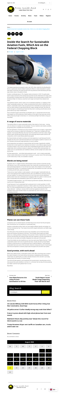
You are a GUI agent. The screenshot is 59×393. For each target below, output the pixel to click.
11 (16, 359)
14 (35, 359)
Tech (9, 38)
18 (16, 363)
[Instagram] (51, 9)
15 (42, 359)
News (29, 16)
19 (23, 363)
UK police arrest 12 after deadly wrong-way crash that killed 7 (29, 309)
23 (48, 363)
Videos (41, 16)
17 (10, 363)
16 (48, 359)
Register (48, 16)
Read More (10, 265)
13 (29, 359)
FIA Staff (11, 51)
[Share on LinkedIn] (17, 34)
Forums (16, 16)
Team (35, 16)
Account (29, 21)
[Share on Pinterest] (21, 34)
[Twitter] (43, 9)
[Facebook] (46, 9)
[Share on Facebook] (9, 34)
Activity (23, 16)
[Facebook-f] (41, 389)
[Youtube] (45, 389)
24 (10, 368)
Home (10, 16)
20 (29, 363)
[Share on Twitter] (13, 34)
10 (10, 359)
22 (42, 363)
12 (23, 359)
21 (35, 363)
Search (45, 292)
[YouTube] (48, 9)
